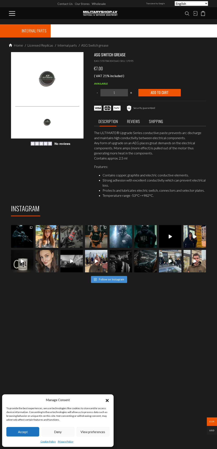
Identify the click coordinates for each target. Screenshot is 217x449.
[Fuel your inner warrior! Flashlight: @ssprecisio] (121, 236)
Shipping (156, 121)
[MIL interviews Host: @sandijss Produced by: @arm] (170, 236)
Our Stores (82, 4)
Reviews (133, 121)
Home (18, 45)
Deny (58, 432)
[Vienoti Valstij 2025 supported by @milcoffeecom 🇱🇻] (96, 261)
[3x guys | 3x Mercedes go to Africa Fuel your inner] (170, 261)
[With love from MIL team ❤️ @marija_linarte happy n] (47, 236)
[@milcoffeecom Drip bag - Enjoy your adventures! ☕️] (22, 261)
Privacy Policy (65, 441)
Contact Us (65, 4)
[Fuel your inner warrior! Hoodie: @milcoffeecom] (22, 236)
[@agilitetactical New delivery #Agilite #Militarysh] (145, 261)
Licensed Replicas (40, 45)
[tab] (108, 122)
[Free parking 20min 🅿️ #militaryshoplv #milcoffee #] (195, 261)
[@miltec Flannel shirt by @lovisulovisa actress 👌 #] (47, 261)
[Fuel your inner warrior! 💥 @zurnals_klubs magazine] (96, 236)
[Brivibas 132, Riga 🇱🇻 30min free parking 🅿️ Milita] (195, 236)
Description (108, 121)
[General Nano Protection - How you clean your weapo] (71, 236)
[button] (107, 400)
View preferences (93, 432)
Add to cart (159, 92)
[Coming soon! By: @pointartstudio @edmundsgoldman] (145, 236)
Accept (23, 432)
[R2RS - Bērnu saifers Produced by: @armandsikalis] (71, 261)
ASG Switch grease (94, 45)
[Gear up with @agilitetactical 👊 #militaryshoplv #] (121, 261)
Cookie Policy (48, 441)
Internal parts (67, 45)
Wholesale (99, 4)
